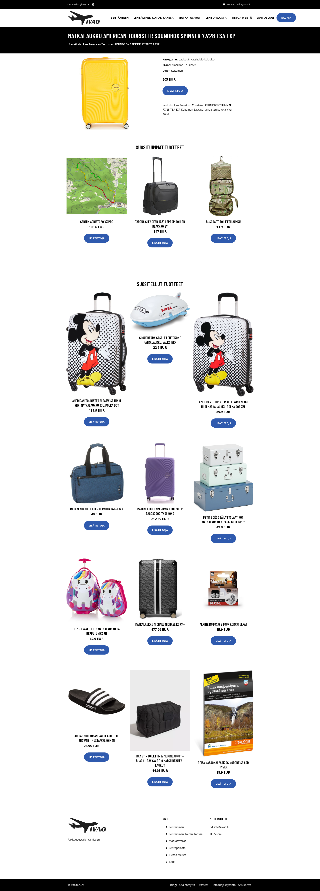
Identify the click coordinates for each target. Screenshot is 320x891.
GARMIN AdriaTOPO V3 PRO (96, 221)
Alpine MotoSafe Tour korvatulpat (223, 624)
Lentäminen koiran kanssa (154, 17)
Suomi (230, 4)
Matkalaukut (207, 59)
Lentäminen (120, 17)
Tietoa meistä (242, 17)
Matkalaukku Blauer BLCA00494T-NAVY (96, 509)
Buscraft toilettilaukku (223, 221)
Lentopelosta (216, 17)
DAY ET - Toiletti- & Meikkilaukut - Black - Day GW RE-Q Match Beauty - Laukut (160, 760)
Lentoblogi (265, 17)
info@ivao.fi (243, 4)
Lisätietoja (175, 90)
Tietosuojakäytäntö (223, 885)
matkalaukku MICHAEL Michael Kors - (160, 624)
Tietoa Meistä (177, 855)
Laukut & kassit (188, 59)
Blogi (172, 862)
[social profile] (93, 4)
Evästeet (203, 885)
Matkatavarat (189, 17)
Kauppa (286, 17)
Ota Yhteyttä (187, 885)
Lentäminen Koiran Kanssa (185, 834)
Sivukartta (244, 885)
